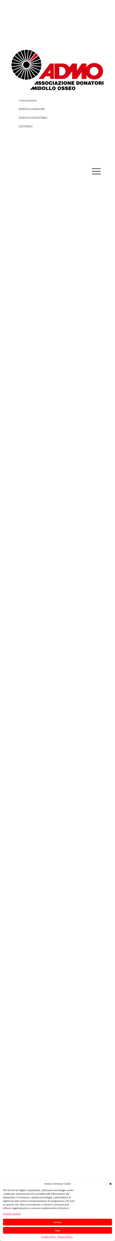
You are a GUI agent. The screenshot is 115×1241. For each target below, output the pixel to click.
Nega (57, 1230)
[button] (110, 1183)
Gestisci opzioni (12, 1213)
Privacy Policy (65, 1236)
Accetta (57, 1222)
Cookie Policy (48, 1236)
